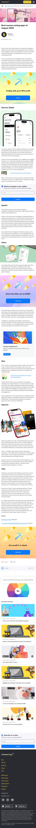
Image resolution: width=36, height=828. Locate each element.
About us (3, 765)
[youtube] (12, 800)
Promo (3, 768)
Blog (2, 760)
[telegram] (3, 800)
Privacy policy (5, 781)
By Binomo (10, 34)
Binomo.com (4, 775)
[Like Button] (2, 562)
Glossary (3, 789)
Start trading (27, 2)
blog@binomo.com (5, 796)
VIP (4, 762)
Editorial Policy (5, 783)
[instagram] (7, 800)
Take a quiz (7, 354)
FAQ (2, 771)
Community (4, 786)
